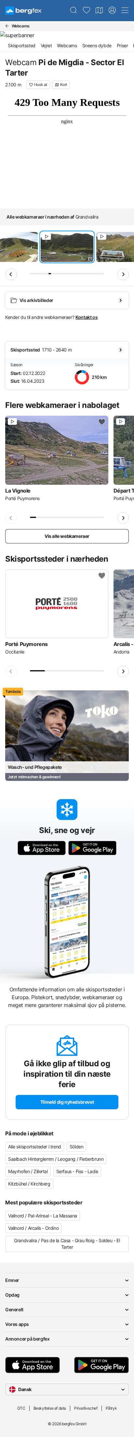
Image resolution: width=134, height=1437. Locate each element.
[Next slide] (123, 274)
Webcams (67, 45)
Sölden (77, 1146)
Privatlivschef (85, 1408)
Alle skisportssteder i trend (34, 1146)
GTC (21, 1408)
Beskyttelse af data (50, 1408)
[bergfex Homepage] (23, 11)
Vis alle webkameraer (67, 536)
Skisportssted (21, 45)
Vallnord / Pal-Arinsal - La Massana (42, 1215)
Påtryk (111, 1408)
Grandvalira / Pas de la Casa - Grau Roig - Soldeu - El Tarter (67, 1244)
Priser (122, 45)
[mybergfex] (112, 10)
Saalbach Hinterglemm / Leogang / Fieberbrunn (55, 1159)
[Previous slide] (11, 274)
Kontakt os (86, 317)
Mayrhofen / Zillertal (28, 1171)
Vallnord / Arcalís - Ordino (33, 1228)
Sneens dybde (97, 45)
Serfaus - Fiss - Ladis (77, 1171)
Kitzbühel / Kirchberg (29, 1183)
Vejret (46, 45)
